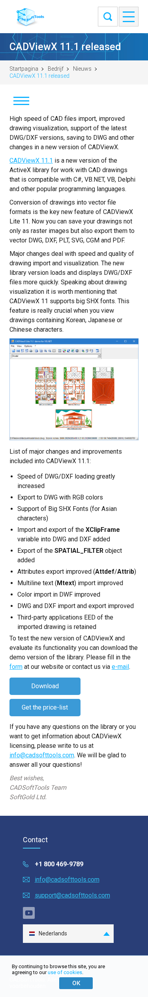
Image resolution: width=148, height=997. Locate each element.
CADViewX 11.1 (31, 160)
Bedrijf (56, 69)
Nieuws (82, 69)
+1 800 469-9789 (59, 864)
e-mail (120, 666)
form (15, 666)
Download (45, 686)
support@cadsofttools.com (72, 895)
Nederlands (53, 933)
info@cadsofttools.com (41, 755)
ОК (76, 983)
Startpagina (23, 69)
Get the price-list (45, 707)
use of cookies (65, 972)
